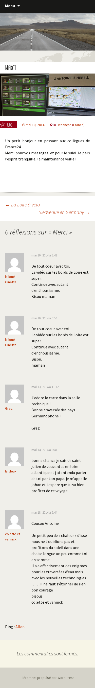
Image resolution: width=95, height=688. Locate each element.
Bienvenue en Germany (64, 212)
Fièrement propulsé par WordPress (47, 677)
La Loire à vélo (22, 204)
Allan (20, 626)
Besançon (64, 125)
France (78, 125)
